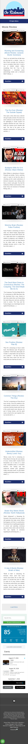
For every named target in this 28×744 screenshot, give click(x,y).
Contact (7, 724)
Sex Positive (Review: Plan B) (14, 343)
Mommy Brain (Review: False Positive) (14, 226)
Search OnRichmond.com (14, 622)
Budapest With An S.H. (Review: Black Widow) (14, 169)
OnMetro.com (12, 725)
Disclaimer (21, 722)
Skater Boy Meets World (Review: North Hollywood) (14, 512)
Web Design (19, 725)
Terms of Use (14, 722)
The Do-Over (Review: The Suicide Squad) (14, 111)
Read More (8, 81)
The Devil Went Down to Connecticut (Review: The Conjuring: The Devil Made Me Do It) (14, 285)
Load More (14, 607)
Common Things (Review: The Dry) (14, 397)
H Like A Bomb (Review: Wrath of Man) (14, 569)
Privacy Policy (7, 722)
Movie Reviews (7, 30)
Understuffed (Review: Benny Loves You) (14, 452)
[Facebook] (14, 701)
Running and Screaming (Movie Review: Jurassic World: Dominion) (14, 53)
